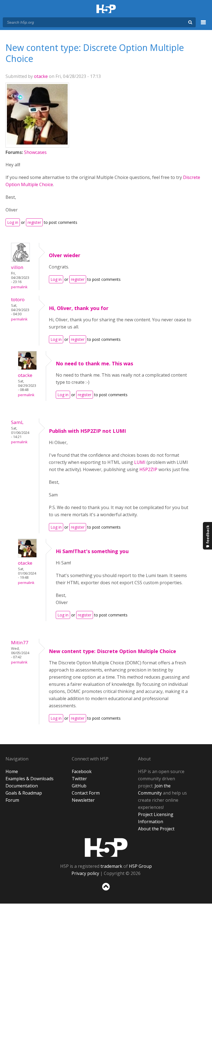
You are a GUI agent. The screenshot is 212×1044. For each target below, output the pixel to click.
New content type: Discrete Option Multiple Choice (112, 651)
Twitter (79, 779)
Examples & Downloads (30, 779)
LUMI (139, 462)
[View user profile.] (37, 143)
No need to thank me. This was (94, 363)
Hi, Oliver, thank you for (78, 308)
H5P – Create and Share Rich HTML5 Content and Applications (106, 9)
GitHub (79, 786)
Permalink (19, 287)
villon (17, 267)
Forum (12, 800)
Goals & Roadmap (24, 793)
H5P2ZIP (148, 469)
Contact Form (86, 793)
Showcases (35, 152)
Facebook (82, 771)
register (34, 222)
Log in (12, 222)
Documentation (22, 786)
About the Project (156, 829)
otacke (41, 76)
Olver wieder (64, 255)
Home (12, 771)
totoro (18, 299)
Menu (203, 25)
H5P (106, 847)
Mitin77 (19, 642)
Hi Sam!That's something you (92, 551)
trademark (111, 866)
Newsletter (83, 800)
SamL (17, 422)
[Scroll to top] (106, 891)
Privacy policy (85, 873)
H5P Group (140, 866)
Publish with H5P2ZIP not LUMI (87, 431)
